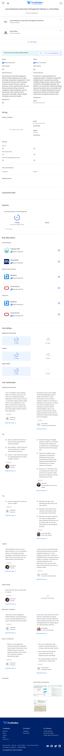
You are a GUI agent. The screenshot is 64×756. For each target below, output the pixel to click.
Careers (5, 735)
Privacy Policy (21, 745)
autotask (39, 615)
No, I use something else (52, 53)
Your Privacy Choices (32, 745)
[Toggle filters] (3, 3)
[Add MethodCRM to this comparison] (59, 262)
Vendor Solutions (48, 731)
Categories (26, 731)
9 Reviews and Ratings (14, 22)
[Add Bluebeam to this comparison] (59, 277)
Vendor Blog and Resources (51, 735)
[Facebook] (51, 746)
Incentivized (8, 414)
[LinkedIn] (59, 746)
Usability (4, 348)
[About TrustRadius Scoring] (3, 63)
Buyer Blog (26, 733)
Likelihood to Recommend (9, 333)
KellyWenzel (13, 465)
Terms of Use (6, 745)
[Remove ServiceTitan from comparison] (60, 30)
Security (14, 745)
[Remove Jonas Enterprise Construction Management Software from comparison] (60, 19)
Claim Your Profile (48, 733)
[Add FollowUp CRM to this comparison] (59, 250)
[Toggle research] (8, 3)
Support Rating (6, 363)
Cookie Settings (22, 747)
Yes (41, 53)
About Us (5, 731)
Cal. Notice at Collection (9, 747)
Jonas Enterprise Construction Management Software (27, 20)
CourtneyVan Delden (46, 533)
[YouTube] (47, 746)
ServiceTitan (14, 31)
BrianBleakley (44, 628)
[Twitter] (55, 746)
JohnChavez (44, 483)
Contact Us (5, 739)
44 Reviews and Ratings (15, 33)
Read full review (9, 423)
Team (4, 733)
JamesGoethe (44, 423)
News (4, 737)
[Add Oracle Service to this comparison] (59, 288)
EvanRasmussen (44, 667)
